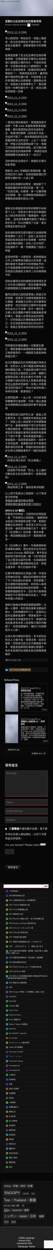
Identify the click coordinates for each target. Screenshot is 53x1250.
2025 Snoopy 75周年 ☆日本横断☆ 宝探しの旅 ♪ (27, 992)
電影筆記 (12, 1162)
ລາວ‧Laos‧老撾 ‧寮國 (11, 1205)
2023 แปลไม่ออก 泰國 (17, 971)
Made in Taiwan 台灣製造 (18, 1024)
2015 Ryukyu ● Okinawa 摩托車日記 (22, 923)
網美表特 (12, 1130)
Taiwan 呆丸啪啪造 (16, 1047)
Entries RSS (24, 1240)
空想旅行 (12, 1125)
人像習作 (12, 1075)
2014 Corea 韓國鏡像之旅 (18, 909)
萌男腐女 (12, 1135)
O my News (13, 1038)
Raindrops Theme (26, 1246)
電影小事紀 (13, 1158)
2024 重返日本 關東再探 (18, 983)
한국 (14, 1222)
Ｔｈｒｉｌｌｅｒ (15, 1056)
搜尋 (46, 886)
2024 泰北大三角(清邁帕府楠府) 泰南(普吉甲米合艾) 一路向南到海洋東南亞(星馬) (26, 977)
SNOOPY (12, 1193)
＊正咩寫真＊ (14, 891)
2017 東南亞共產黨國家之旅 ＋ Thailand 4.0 (25, 942)
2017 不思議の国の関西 (17, 937)
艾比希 (11, 384)
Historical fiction (15, 1015)
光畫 (10, 1084)
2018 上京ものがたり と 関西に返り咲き (26, 946)
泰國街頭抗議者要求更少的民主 (23, 504)
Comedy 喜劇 (14, 1006)
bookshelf (12, 1001)
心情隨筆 (12, 1102)
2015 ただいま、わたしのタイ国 (21, 928)
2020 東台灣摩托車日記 (17, 962)
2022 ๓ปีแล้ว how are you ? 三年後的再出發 (25, 967)
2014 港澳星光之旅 (16, 914)
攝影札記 (12, 1112)
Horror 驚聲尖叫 (15, 1020)
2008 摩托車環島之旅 (17, 896)
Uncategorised (14, 1066)
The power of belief (16, 1052)
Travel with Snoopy (16, 1061)
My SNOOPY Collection (18, 1033)
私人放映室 (13, 1121)
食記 (10, 1167)
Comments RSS (24, 1243)
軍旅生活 (12, 1144)
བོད (23, 1205)
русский (25, 1193)
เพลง (33, 1193)
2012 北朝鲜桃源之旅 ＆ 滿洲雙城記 (22, 900)
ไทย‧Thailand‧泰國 (20, 1200)
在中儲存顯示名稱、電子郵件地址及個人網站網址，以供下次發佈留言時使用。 (26, 833)
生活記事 (12, 1116)
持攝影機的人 (14, 1107)
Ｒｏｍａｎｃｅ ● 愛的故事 (19, 1043)
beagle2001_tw (35, 688)
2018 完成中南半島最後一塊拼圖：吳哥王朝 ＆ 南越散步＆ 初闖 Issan (26, 952)
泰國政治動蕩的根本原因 (19, 500)
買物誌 (11, 1139)
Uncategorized (14, 1070)
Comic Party (13, 1010)
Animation (12, 996)
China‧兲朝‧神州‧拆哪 (18, 1186)
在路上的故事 (14, 1089)
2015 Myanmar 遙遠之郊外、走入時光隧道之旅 (26, 919)
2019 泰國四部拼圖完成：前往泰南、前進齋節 (26, 958)
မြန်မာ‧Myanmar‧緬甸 (16, 1210)
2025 (10, 987)
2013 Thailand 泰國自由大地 (19, 905)
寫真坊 (11, 1098)
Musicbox (12, 1029)
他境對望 (12, 1079)
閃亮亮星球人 (14, 1153)
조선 (6, 1222)
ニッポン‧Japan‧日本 (20, 1216)
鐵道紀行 (12, 1148)
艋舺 (41, 1216)
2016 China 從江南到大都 (18, 932)
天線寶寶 (12, 1093)
